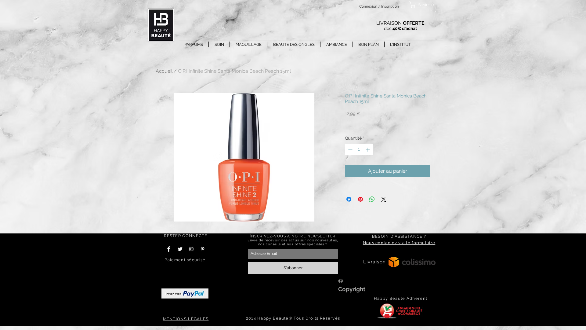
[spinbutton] (358, 149)
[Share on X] (383, 199)
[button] (422, 5)
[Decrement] (349, 149)
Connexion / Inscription (379, 6)
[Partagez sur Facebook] (349, 199)
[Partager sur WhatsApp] (372, 199)
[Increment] (368, 149)
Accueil (164, 71)
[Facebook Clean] (169, 249)
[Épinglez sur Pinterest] (360, 199)
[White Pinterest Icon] (202, 249)
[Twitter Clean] (180, 249)
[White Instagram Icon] (191, 249)
